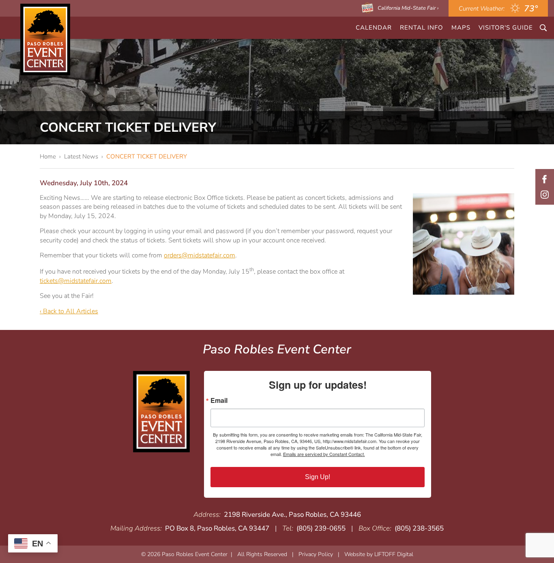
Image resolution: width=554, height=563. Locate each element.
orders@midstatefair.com (199, 255)
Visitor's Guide (506, 28)
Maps (460, 28)
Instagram (545, 194)
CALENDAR (374, 28)
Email (219, 400)
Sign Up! (317, 476)
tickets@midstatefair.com (76, 280)
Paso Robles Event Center (45, 39)
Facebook (545, 179)
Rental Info (421, 28)
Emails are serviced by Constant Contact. (324, 454)
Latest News (81, 156)
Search (543, 28)
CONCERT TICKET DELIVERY (146, 156)
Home (48, 156)
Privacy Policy (315, 554)
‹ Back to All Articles (69, 311)
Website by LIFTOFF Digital (378, 554)
